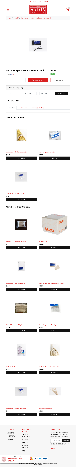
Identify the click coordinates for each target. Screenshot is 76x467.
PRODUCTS (11, 439)
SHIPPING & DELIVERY (25, 447)
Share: (8, 74)
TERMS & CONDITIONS (26, 436)
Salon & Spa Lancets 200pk (47, 152)
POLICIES (25, 440)
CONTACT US (12, 436)
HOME (29, 1)
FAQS (23, 451)
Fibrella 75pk (43, 241)
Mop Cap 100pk (10, 366)
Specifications (22, 108)
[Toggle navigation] (8, 9)
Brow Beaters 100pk (45, 408)
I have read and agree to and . (59, 443)
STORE (39, 1)
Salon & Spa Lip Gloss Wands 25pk (16, 194)
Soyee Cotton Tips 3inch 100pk (16, 241)
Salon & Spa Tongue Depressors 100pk (51, 283)
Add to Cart (38, 80)
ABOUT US (11, 433)
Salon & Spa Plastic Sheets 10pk (49, 366)
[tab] (11, 108)
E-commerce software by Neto (49, 463)
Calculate (62, 93)
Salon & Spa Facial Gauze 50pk (15, 283)
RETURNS (25, 443)
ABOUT (34, 1)
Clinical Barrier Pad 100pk (14, 325)
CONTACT (45, 1)
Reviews (32, 108)
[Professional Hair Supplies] (38, 9)
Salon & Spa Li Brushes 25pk (48, 325)
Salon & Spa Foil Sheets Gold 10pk (16, 152)
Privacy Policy (61, 444)
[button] (60, 80)
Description (11, 108)
